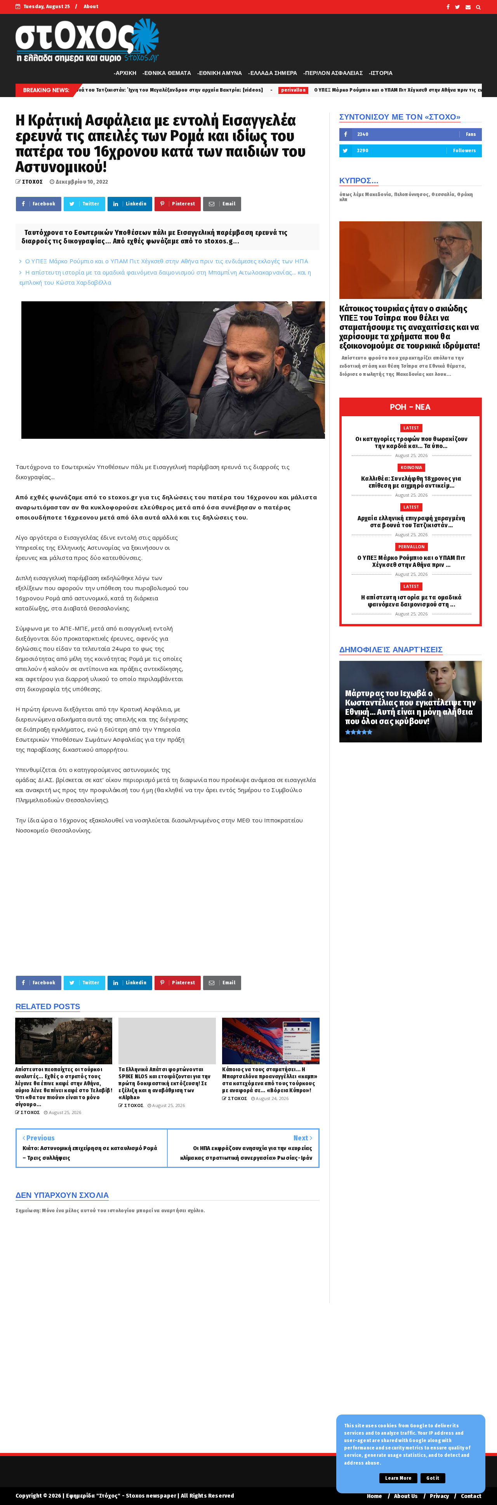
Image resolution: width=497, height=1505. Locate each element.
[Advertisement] (254, 650)
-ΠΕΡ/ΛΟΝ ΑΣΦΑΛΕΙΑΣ (333, 73)
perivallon (216, 90)
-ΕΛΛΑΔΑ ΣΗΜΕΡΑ (272, 73)
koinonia (411, 467)
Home (374, 1496)
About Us (406, 1496)
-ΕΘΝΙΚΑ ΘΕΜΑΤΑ (166, 73)
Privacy (439, 1496)
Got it (432, 1478)
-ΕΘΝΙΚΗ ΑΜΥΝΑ (219, 73)
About (91, 6)
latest (411, 428)
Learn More (398, 1478)
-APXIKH (125, 73)
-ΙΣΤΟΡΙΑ (381, 73)
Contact (471, 1496)
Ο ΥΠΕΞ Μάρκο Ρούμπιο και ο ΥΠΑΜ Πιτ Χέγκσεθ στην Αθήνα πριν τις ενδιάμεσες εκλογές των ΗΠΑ (352, 90)
